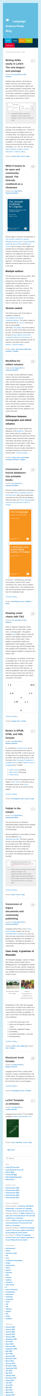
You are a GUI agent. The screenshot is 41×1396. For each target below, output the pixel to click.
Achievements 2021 (12, 1197)
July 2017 (9, 1383)
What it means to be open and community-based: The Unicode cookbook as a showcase (15, 176)
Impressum (9, 45)
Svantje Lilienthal (11, 1109)
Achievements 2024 (12, 1190)
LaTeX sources (16, 782)
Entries (10, 1172)
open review (19, 349)
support (8, 1311)
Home (8, 41)
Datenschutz (10, 1179)
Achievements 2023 (12, 1193)
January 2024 (10, 1332)
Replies (15, 351)
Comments (11, 1174)
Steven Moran (17, 244)
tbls (7, 1314)
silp (7, 1306)
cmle (7, 1258)
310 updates (17, 327)
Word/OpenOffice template (14, 934)
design (14, 721)
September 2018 (11, 1368)
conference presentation (14, 1260)
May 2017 (9, 1387)
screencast (9, 1299)
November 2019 (11, 1358)
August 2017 (10, 1380)
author (14, 156)
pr (6, 1287)
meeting (8, 1280)
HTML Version (14, 770)
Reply (23, 721)
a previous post (22, 748)
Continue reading (20, 152)
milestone (19, 1142)
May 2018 (9, 1373)
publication (27, 349)
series (8, 1302)
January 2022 (10, 1337)
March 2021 (10, 1344)
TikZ (13, 634)
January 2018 (10, 1375)
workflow (8, 351)
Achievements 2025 (12, 1188)
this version (20, 323)
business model (11, 1253)
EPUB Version (14, 775)
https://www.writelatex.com (23, 1116)
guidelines (20, 431)
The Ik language (25, 500)
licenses (8, 1277)
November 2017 (11, 1378)
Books (29, 41)
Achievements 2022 (12, 1195)
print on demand (11, 1289)
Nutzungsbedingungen (14, 1177)
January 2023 (10, 1334)
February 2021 (10, 1346)
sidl (7, 1048)
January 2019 (10, 1363)
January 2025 (10, 1329)
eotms (8, 1268)
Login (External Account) (14, 1170)
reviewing (9, 459)
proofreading (24, 457)
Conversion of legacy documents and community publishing (15, 911)
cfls (7, 1255)
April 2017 (9, 1390)
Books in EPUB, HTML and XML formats (15, 734)
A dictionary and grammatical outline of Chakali (20, 502)
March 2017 (10, 1392)
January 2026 (10, 1327)
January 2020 (10, 1356)
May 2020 (9, 1351)
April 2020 (9, 1353)
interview (9, 1272)
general (8, 1270)
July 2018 (9, 1370)
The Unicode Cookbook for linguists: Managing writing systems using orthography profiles (20, 241)
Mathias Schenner (11, 743)
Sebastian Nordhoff (12, 193)
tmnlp (8, 1316)
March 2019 (10, 1361)
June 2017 (9, 1385)
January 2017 (10, 1395)
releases (8, 344)
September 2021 (11, 1339)
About (15, 41)
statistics (9, 1309)
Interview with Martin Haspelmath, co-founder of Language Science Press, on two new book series (20, 1208)
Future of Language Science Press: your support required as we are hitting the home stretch (20, 1230)
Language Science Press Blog (16, 26)
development (16, 601)
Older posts (10, 1150)
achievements (10, 1248)
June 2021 (9, 1341)
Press (22, 41)
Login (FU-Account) (12, 1167)
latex (18, 156)
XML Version (13, 772)
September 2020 (11, 1349)
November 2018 (11, 1366)
